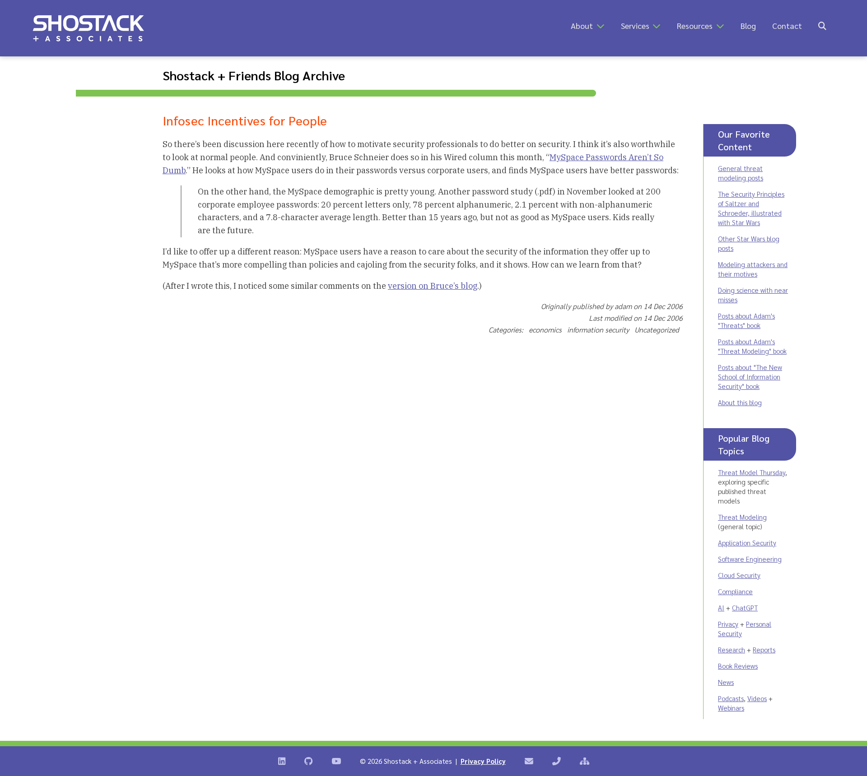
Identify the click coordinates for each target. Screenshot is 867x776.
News (726, 682)
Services (635, 25)
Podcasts (731, 698)
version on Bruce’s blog (432, 286)
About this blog (740, 402)
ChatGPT (745, 607)
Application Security (747, 542)
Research (731, 649)
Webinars (731, 707)
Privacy (728, 623)
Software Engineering (750, 558)
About (582, 25)
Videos (757, 698)
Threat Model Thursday (751, 472)
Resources (695, 25)
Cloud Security (739, 575)
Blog (748, 25)
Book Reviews (738, 665)
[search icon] (822, 25)
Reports (764, 649)
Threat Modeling (742, 517)
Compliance (735, 591)
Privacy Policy (483, 761)
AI (721, 607)
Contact (787, 25)
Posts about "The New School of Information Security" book (750, 376)
